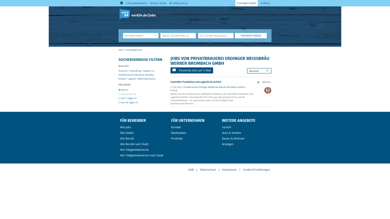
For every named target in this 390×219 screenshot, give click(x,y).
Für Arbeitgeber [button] (246, 3)
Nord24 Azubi (158, 3)
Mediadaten (178, 133)
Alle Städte (127, 133)
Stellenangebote (136, 3)
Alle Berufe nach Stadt (134, 144)
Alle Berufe (127, 138)
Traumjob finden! (250, 35)
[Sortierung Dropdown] (268, 70)
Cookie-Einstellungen (256, 169)
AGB (191, 169)
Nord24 (265, 3)
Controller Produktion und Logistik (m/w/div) (195, 81)
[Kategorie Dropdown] (155, 35)
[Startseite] (139, 14)
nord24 (226, 127)
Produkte (177, 138)
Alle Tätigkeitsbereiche (134, 149)
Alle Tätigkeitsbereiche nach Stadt (141, 155)
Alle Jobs (125, 127)
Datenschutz (208, 169)
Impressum (229, 169)
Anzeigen (228, 144)
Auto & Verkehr (231, 133)
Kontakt (176, 127)
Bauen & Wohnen (233, 138)
